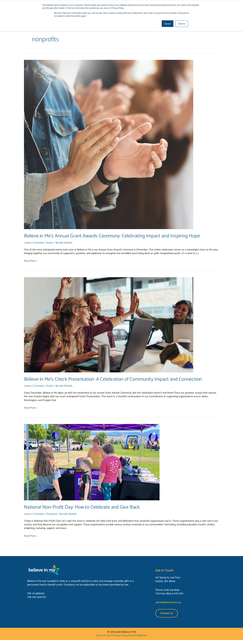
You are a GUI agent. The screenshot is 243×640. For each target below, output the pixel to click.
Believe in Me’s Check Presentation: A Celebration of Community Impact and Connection (113, 379)
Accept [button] (167, 23)
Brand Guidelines (138, 635)
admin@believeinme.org (168, 602)
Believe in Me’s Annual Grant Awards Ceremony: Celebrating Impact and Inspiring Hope (112, 236)
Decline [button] (181, 23)
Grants (49, 242)
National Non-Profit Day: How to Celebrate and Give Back (82, 507)
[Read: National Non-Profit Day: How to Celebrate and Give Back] (92, 462)
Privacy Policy (120, 635)
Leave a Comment (34, 242)
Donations (51, 514)
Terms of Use (103, 635)
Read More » (30, 261)
